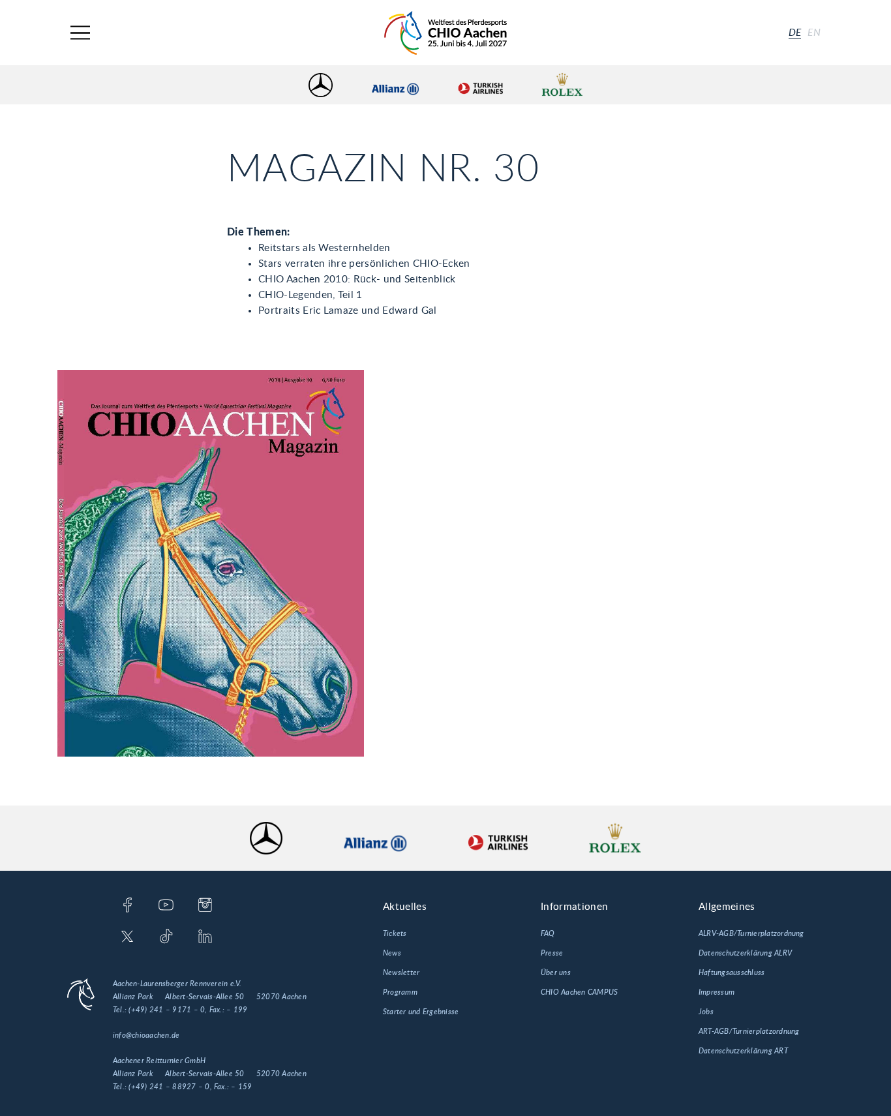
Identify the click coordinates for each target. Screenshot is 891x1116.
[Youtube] (166, 906)
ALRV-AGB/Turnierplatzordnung (751, 933)
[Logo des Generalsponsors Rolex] (562, 85)
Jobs (706, 1012)
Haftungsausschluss (731, 972)
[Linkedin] (205, 937)
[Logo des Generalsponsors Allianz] (395, 85)
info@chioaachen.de (146, 1035)
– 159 (241, 1087)
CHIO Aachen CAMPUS (579, 992)
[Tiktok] (166, 937)
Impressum (716, 992)
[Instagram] (205, 906)
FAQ (548, 933)
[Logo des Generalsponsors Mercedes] (321, 85)
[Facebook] (127, 906)
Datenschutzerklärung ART (743, 1051)
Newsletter (401, 972)
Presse (552, 953)
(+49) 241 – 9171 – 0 (166, 1010)
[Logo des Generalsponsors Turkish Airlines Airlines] (480, 85)
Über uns (556, 972)
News (392, 953)
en (814, 32)
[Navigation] (80, 33)
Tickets (395, 933)
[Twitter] (127, 937)
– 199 (236, 1010)
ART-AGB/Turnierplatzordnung (749, 1031)
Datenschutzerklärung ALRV (745, 953)
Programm (400, 992)
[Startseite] (445, 32)
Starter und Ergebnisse (421, 1012)
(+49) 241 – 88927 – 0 (168, 1087)
